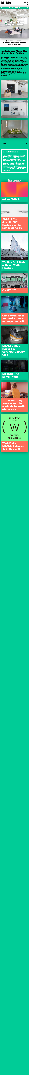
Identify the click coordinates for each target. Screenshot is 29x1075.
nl (23, 2)
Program (14, 7)
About (3, 143)
